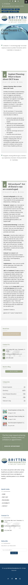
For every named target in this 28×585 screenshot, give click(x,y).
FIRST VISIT (5, 497)
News (4, 397)
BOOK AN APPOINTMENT (11, 334)
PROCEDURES (5, 500)
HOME (3, 494)
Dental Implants (7, 387)
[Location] (10, 1)
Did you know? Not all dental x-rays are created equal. (14, 186)
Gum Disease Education (9, 394)
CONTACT (4, 506)
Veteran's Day (7, 401)
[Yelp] (18, 1)
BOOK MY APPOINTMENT (12, 446)
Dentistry (21, 82)
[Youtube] (15, 1)
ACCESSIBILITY (6, 503)
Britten (14, 82)
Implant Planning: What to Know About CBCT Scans (14, 76)
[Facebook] (12, 1)
